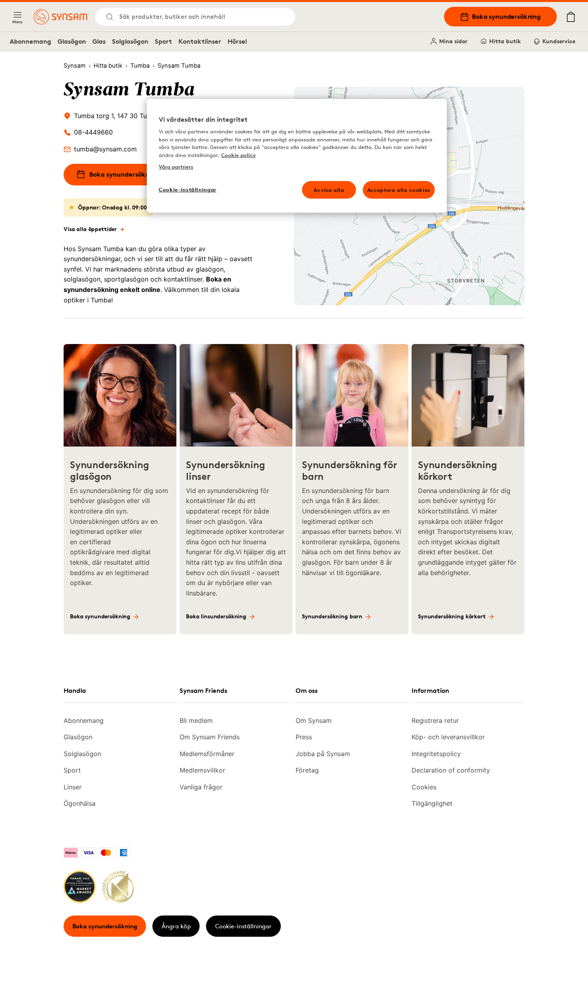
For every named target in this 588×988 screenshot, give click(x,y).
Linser (73, 787)
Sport (163, 41)
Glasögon (72, 41)
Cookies (424, 787)
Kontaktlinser (199, 41)
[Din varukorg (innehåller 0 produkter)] (571, 17)
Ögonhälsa (80, 803)
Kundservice (558, 41)
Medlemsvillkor (202, 770)
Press (304, 737)
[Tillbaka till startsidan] (60, 17)
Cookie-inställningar (243, 926)
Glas (99, 41)
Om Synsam (314, 720)
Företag (307, 770)
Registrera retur (435, 720)
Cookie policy (238, 155)
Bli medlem (196, 720)
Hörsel (237, 41)
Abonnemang (30, 41)
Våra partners (176, 166)
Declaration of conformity (451, 770)
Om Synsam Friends (210, 737)
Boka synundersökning (506, 16)
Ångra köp (176, 926)
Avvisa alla (329, 190)
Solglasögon (130, 41)
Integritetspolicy (436, 754)
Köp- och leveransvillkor (448, 737)
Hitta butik (505, 41)
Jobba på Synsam (323, 754)
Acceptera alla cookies (398, 190)
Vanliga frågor (201, 787)
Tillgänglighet (432, 803)
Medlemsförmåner (207, 754)
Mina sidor (453, 41)
